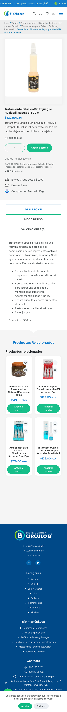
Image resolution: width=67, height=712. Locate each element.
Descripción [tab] (33, 209)
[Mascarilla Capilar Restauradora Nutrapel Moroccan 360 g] (18, 369)
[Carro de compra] (54, 13)
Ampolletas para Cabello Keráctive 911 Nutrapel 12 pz (48, 389)
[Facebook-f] (28, 562)
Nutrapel (18, 171)
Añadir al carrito (39, 147)
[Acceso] (40, 13)
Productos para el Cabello (33, 23)
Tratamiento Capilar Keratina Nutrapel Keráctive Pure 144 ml (48, 450)
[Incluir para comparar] (25, 369)
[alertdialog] (33, 3)
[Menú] (61, 13)
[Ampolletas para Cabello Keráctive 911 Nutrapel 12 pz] (48, 369)
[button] (56, 45)
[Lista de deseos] (47, 13)
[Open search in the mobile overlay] (34, 13)
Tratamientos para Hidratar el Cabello (34, 167)
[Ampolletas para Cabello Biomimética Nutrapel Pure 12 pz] (18, 430)
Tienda (14, 23)
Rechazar (41, 706)
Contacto (33, 660)
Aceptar (25, 706)
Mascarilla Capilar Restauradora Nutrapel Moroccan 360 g (18, 390)
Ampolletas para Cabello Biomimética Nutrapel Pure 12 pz (18, 451)
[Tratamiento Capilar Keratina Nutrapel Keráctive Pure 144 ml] (48, 430)
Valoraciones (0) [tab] (33, 229)
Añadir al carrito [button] (18, 408)
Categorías (33, 573)
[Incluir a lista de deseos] (25, 362)
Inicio (6, 23)
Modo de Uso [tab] (33, 219)
